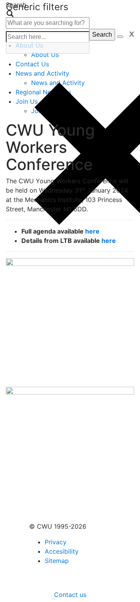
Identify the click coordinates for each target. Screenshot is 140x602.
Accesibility (62, 551)
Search (102, 34)
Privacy (55, 542)
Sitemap (57, 561)
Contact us (70, 594)
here (92, 231)
